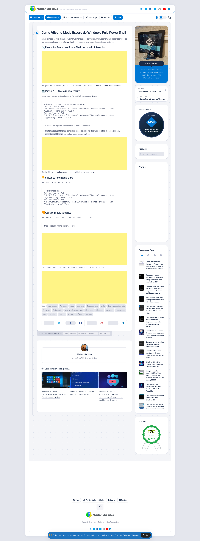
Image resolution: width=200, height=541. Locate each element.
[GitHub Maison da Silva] (159, 9)
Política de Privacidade (94, 500)
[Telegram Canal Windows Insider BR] (168, 9)
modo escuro (120, 310)
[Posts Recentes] (148, 256)
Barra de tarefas (92, 306)
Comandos (46, 310)
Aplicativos (63, 306)
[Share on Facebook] (73, 323)
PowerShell (52, 314)
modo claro (109, 310)
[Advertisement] (84, 67)
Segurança (92, 17)
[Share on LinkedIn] (116, 323)
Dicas (118, 17)
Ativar (72, 306)
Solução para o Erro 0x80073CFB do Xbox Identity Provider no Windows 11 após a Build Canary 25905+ (155, 375)
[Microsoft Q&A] (155, 9)
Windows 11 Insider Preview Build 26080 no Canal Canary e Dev (154, 364)
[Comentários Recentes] (155, 256)
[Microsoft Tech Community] (145, 9)
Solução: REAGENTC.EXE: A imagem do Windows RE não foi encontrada (155, 299)
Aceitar (145, 535)
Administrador (52, 306)
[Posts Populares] (142, 256)
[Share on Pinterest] (95, 323)
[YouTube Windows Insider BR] (164, 9)
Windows (89, 314)
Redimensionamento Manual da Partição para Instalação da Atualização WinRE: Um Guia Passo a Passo (154, 266)
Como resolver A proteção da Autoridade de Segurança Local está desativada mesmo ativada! (155, 321)
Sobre (112, 500)
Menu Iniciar (89, 310)
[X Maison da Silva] (141, 9)
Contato (124, 500)
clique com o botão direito (116, 306)
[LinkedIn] (150, 9)
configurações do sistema (74, 310)
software (79, 314)
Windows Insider (72, 17)
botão (103, 306)
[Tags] (161, 256)
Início (77, 500)
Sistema (70, 314)
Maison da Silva (56, 333)
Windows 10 (54, 17)
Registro (62, 314)
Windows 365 (104, 333)
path (44, 314)
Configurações (57, 310)
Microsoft (99, 310)
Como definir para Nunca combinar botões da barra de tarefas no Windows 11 (155, 406)
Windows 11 (37, 17)
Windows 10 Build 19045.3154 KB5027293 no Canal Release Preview (54, 394)
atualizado (80, 306)
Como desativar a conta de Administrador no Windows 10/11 (155, 397)
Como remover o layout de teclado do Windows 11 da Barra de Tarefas (155, 344)
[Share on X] (52, 323)
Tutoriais (106, 17)
